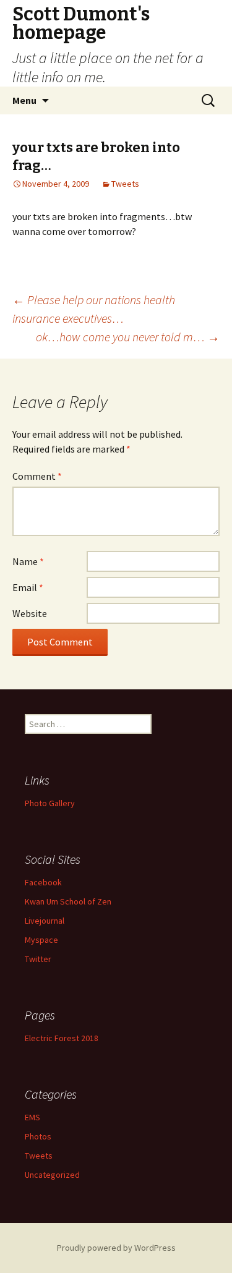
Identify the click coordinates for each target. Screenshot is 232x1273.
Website (29, 613)
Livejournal (44, 920)
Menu (24, 100)
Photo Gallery (50, 803)
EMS (32, 1117)
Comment (37, 476)
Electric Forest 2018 (61, 1038)
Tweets (125, 183)
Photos (38, 1136)
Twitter (38, 958)
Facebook (43, 882)
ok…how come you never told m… (128, 336)
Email (27, 587)
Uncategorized (52, 1174)
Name (28, 561)
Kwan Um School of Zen (68, 901)
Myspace (41, 939)
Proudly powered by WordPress (116, 1247)
